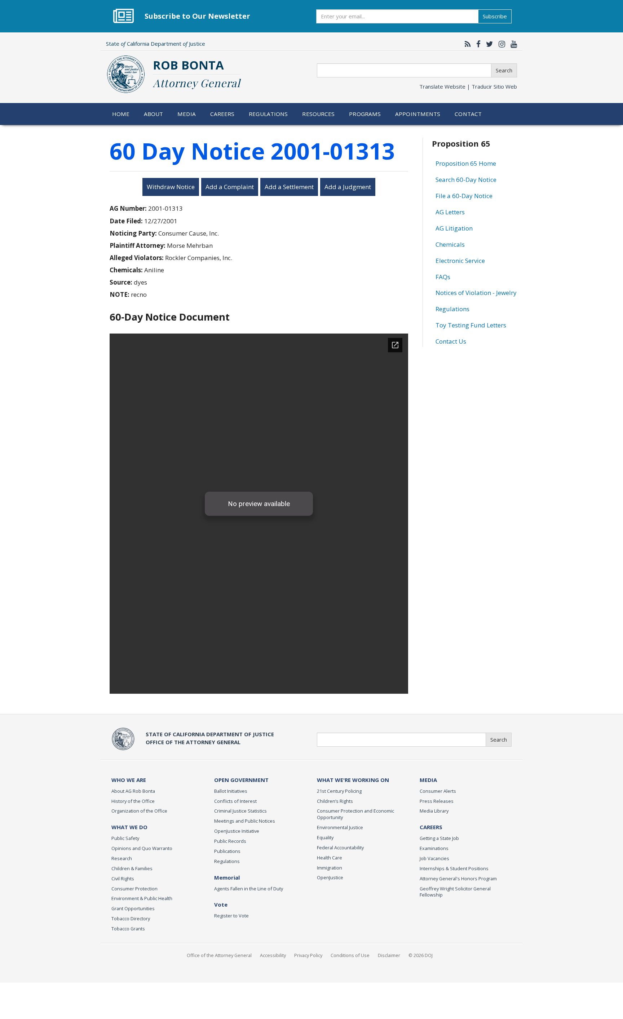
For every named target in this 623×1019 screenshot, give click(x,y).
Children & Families (132, 868)
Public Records (230, 841)
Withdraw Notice (171, 187)
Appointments (418, 113)
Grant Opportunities (133, 908)
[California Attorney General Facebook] (477, 44)
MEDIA (428, 779)
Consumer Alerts (438, 791)
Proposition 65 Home (466, 163)
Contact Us (451, 341)
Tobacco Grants (128, 928)
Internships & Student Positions (454, 868)
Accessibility (273, 955)
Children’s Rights (335, 801)
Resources (318, 113)
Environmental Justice (340, 827)
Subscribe (495, 16)
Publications (227, 851)
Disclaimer (389, 955)
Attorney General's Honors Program (458, 878)
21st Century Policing (339, 791)
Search (504, 70)
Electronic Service (460, 260)
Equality (325, 837)
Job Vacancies (434, 858)
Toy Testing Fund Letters (471, 325)
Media (186, 113)
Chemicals (450, 244)
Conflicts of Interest (235, 801)
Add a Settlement (289, 187)
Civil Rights (122, 878)
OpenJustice (330, 877)
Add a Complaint (230, 187)
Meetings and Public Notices (244, 821)
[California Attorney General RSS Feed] (466, 44)
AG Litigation (454, 228)
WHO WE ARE (128, 779)
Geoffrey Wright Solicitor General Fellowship (455, 891)
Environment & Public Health (141, 898)
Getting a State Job (439, 838)
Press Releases (437, 801)
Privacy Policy (308, 955)
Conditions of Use (350, 955)
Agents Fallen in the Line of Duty (248, 888)
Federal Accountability (340, 847)
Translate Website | (468, 86)
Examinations (434, 848)
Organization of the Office (139, 811)
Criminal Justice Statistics (240, 811)
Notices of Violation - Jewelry (476, 293)
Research (121, 858)
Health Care (329, 857)
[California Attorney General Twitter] (487, 44)
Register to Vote (231, 915)
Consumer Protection (134, 888)
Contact (468, 113)
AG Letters (450, 212)
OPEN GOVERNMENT (241, 779)
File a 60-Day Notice (464, 196)
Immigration (329, 867)
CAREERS (431, 827)
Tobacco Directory (130, 918)
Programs (365, 113)
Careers (222, 113)
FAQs (443, 277)
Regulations (268, 113)
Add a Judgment (347, 187)
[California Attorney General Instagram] (500, 44)
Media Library (434, 811)
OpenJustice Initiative (236, 831)
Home (121, 113)
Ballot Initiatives (230, 791)
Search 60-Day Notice (466, 179)
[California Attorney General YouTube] (512, 44)
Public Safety (125, 838)
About (153, 113)
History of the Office (133, 801)
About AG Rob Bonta (133, 791)
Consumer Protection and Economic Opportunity (355, 814)
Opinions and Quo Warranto (141, 848)
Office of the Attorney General (219, 955)
